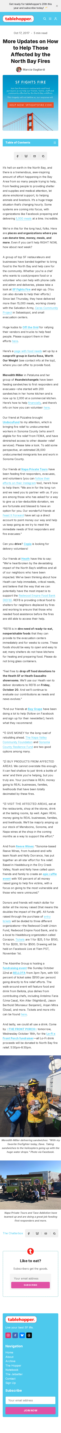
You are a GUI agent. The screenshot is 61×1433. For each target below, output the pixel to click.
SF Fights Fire (21, 289)
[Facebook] (15, 1335)
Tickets (20, 939)
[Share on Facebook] (17, 156)
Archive (10, 1361)
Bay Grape (35, 709)
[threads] (29, 1335)
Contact (10, 1378)
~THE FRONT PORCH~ (22, 1029)
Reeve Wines (25, 846)
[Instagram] (8, 1335)
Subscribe (30, 1285)
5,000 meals (24, 218)
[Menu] (50, 18)
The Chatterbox (13, 1233)
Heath (25, 558)
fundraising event (15, 968)
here (15, 341)
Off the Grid (30, 327)
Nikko (38, 1427)
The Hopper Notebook (13, 1368)
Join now (30, 1410)
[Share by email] (34, 156)
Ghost (50, 1423)
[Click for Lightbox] (30, 1096)
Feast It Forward (13, 515)
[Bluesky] (22, 1335)
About (9, 1357)
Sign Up (10, 1383)
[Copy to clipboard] (43, 156)
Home (9, 1352)
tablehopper (22, 1423)
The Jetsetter (14, 1374)
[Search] (44, 18)
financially (34, 402)
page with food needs (28, 351)
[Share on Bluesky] (26, 156)
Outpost (24, 1427)
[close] (57, 6)
